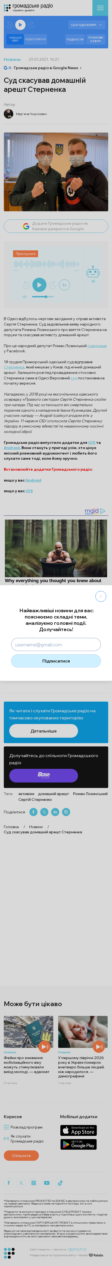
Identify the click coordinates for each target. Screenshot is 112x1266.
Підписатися (56, 661)
